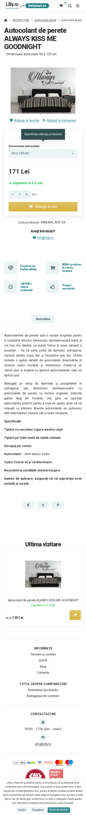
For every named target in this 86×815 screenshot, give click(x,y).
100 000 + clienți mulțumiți (26, 287)
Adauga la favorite (26, 120)
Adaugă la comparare (61, 120)
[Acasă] (26, 5)
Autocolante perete (45, 20)
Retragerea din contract (43, 696)
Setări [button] (22, 809)
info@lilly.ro (45, 238)
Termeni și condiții (43, 654)
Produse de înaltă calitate (28, 267)
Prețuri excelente (68, 287)
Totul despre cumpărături (43, 684)
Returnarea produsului (43, 690)
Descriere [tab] (43, 319)
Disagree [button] (37, 809)
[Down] (12, 194)
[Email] (43, 737)
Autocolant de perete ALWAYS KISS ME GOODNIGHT (43, 600)
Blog (43, 666)
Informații (43, 648)
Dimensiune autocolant (24, 146)
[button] (28, 505)
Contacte (43, 672)
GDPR (43, 660)
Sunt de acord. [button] (59, 809)
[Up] (28, 194)
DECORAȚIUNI (20, 20)
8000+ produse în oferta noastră (71, 268)
